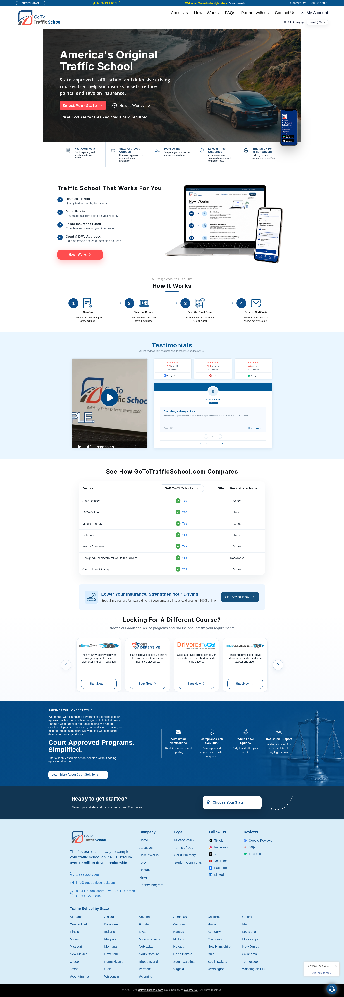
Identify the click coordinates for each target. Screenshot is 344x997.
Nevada (178, 946)
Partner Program (151, 885)
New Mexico (78, 954)
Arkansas (180, 917)
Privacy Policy (184, 840)
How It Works (206, 12)
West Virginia (79, 976)
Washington (216, 969)
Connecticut (78, 924)
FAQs (230, 12)
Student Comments (188, 862)
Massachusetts (149, 939)
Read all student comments (212, 444)
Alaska (109, 917)
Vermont (145, 969)
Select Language (296, 22)
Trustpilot (254, 376)
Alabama (76, 917)
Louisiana (249, 931)
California (214, 917)
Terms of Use (183, 847)
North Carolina (149, 954)
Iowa (142, 931)
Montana (110, 946)
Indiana (109, 931)
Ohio (211, 954)
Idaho (246, 924)
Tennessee (250, 961)
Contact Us (285, 12)
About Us (179, 12)
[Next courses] (278, 665)
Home (143, 840)
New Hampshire (219, 946)
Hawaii (212, 924)
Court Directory (185, 855)
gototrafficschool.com (150, 989)
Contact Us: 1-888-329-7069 (309, 3)
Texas (74, 969)
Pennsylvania (113, 961)
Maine (74, 939)
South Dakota (217, 961)
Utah (107, 969)
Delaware (111, 924)
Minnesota (215, 939)
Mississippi (250, 939)
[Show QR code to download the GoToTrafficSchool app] (289, 127)
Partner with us (255, 12)
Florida (144, 924)
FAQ (142, 862)
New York (111, 954)
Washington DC (253, 969)
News (143, 877)
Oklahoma (249, 954)
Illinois (74, 931)
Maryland (111, 939)
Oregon (75, 961)
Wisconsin (111, 976)
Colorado (248, 917)
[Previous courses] (66, 665)
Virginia (178, 969)
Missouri (76, 946)
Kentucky (214, 931)
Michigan (179, 939)
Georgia (179, 924)
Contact (144, 870)
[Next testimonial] (220, 436)
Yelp (214, 376)
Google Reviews (174, 376)
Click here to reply (321, 973)
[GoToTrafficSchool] (39, 17)
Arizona (144, 917)
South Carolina (184, 961)
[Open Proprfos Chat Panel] (331, 989)
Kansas (178, 931)
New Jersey (250, 946)
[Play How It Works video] (109, 403)
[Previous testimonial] (206, 436)
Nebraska (146, 946)
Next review (253, 428)
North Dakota (182, 954)
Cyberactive (191, 989)
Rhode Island (148, 961)
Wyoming (145, 976)
